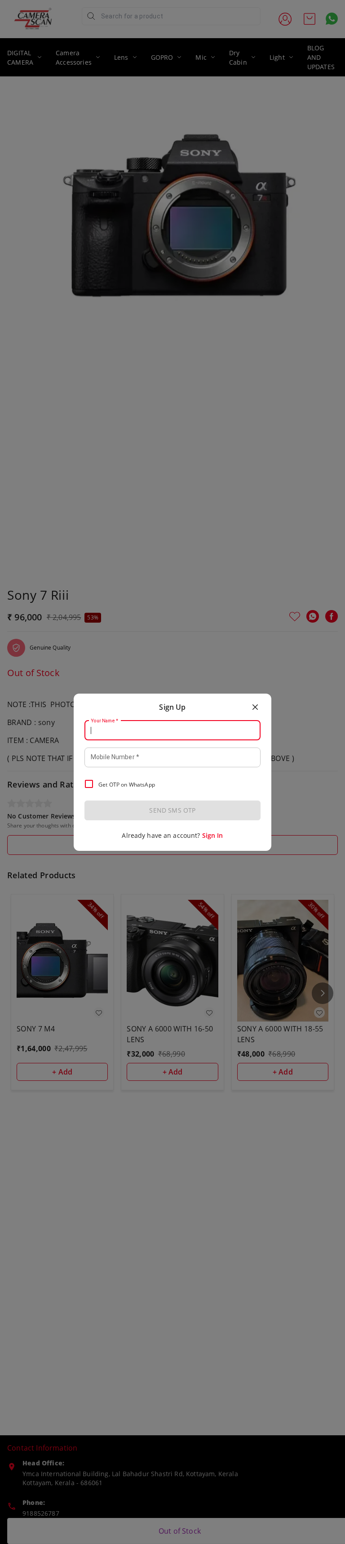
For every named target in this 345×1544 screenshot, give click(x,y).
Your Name (105, 720)
